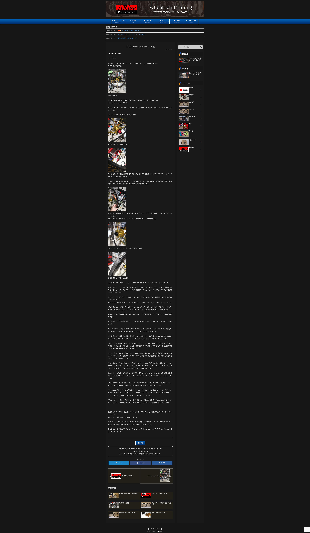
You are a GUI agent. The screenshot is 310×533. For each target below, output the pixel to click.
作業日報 (118, 53)
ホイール (112, 53)
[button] (200, 47)
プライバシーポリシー (155, 528)
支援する (140, 443)
